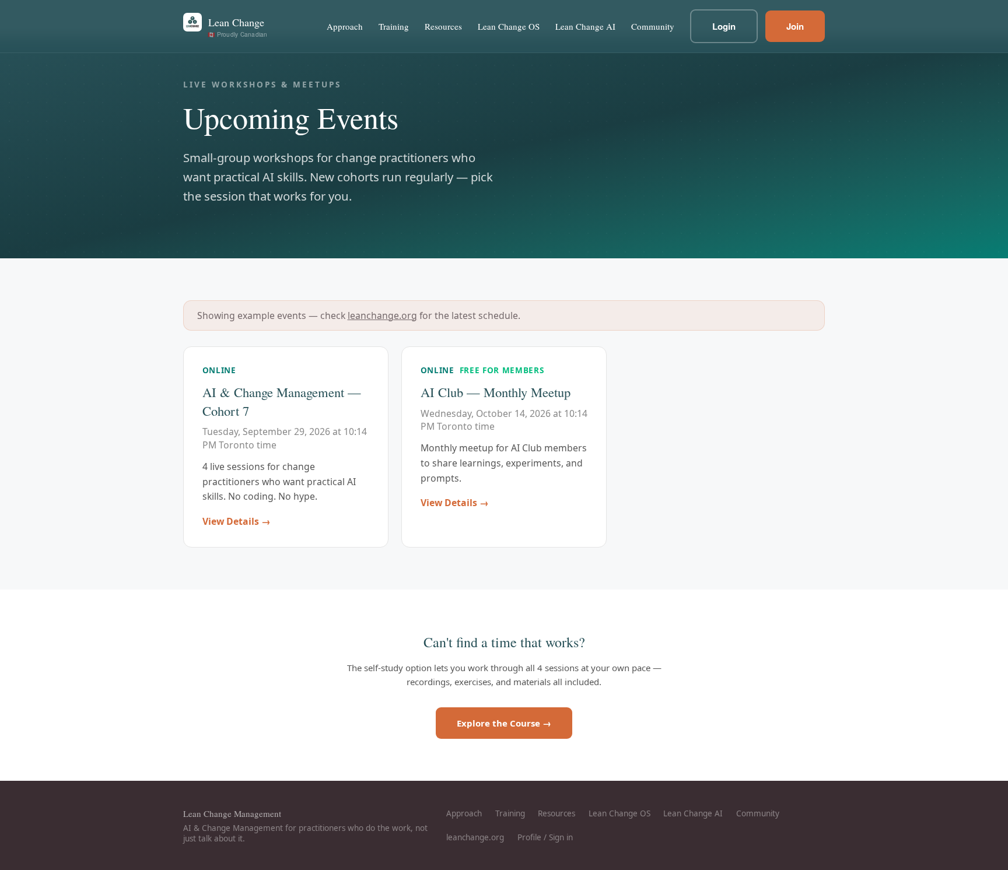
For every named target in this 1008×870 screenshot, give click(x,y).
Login (724, 26)
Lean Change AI (585, 26)
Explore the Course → (504, 723)
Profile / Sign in (545, 837)
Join (795, 26)
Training (394, 26)
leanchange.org (382, 315)
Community (652, 26)
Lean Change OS (509, 26)
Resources (443, 26)
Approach (345, 26)
